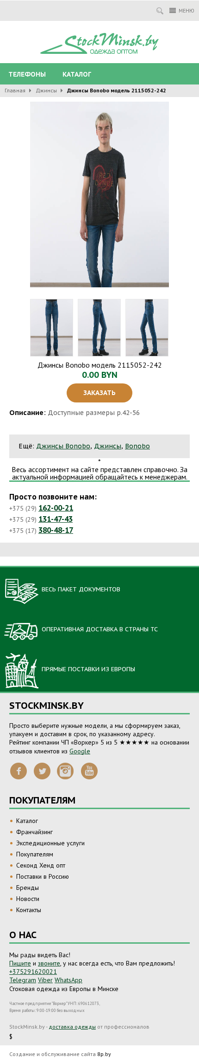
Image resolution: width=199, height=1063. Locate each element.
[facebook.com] (18, 770)
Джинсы (46, 90)
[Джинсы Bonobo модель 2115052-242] (99, 194)
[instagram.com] (65, 770)
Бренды (27, 887)
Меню (186, 10)
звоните (49, 963)
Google (79, 751)
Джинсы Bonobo (63, 446)
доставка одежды (72, 1026)
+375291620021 (33, 971)
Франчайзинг (34, 832)
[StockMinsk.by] (99, 43)
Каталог (76, 74)
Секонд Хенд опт (40, 865)
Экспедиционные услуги (50, 843)
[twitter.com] (42, 770)
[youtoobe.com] (89, 770)
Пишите (20, 963)
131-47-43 (55, 519)
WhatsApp (68, 980)
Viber (45, 980)
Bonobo (137, 446)
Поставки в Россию (42, 876)
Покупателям (34, 854)
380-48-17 (55, 530)
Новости (27, 898)
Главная (15, 90)
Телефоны (27, 74)
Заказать (99, 393)
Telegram (22, 980)
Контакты (28, 910)
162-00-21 (55, 507)
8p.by (104, 1053)
